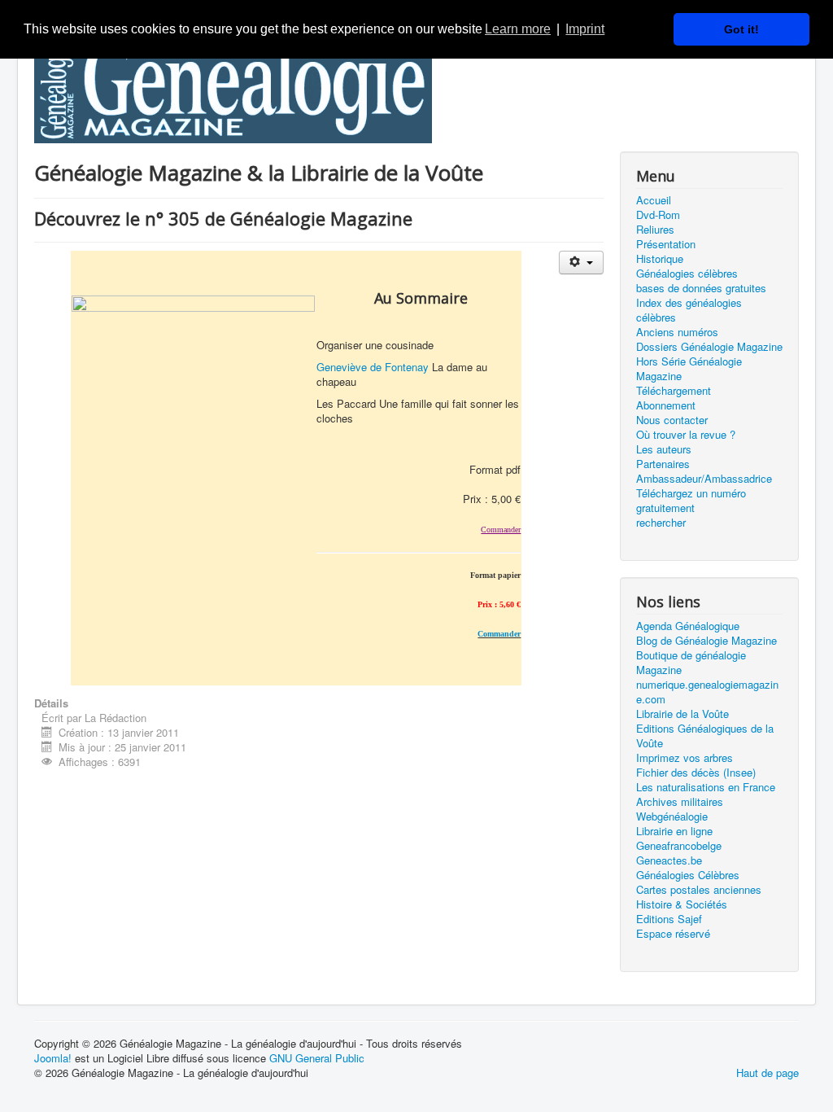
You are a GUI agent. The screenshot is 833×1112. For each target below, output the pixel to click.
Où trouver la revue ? (685, 434)
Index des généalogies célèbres (689, 310)
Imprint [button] (584, 29)
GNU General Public (316, 1058)
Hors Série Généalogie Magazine (689, 368)
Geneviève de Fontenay (372, 366)
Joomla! (53, 1058)
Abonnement (666, 405)
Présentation (666, 244)
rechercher (661, 522)
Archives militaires (679, 802)
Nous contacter (672, 420)
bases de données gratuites (701, 288)
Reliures (655, 229)
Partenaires (663, 464)
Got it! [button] (741, 29)
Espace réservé (673, 933)
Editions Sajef (669, 919)
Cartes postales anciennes (698, 889)
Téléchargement (673, 390)
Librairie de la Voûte (682, 714)
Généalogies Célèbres (687, 875)
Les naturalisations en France (705, 787)
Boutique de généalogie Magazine (691, 662)
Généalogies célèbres (687, 273)
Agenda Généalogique (687, 626)
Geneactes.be (669, 860)
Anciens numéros (677, 332)
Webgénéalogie (672, 816)
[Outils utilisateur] (581, 262)
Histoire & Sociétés (681, 904)
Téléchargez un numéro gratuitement (691, 500)
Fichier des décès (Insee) (696, 772)
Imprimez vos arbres (684, 758)
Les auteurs (663, 449)
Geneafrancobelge (679, 845)
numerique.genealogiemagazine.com (707, 692)
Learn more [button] (518, 29)
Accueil (653, 200)
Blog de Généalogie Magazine (706, 640)
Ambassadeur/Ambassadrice (704, 478)
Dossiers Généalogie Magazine (709, 346)
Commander (499, 633)
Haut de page (767, 1072)
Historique (659, 259)
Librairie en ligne (674, 831)
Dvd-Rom (658, 215)
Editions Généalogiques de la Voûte (705, 736)
